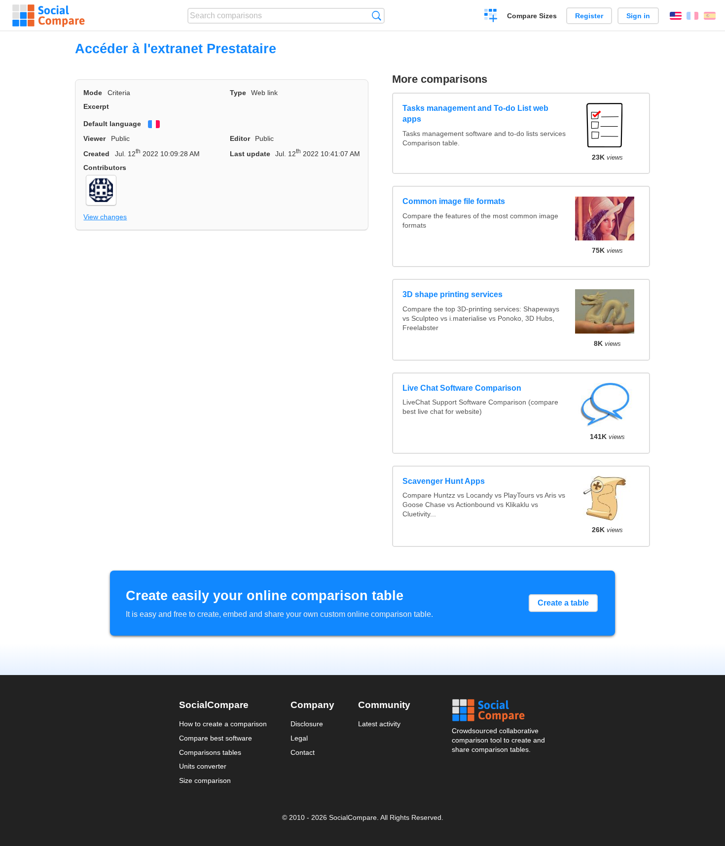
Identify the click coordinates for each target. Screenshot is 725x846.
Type (238, 93)
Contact (302, 752)
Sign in (638, 16)
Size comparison (205, 780)
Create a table (563, 603)
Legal (299, 738)
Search (376, 15)
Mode (92, 93)
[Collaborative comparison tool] (48, 16)
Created (96, 154)
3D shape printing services (452, 294)
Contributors (104, 167)
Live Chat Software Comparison (461, 388)
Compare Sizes (532, 16)
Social (499, 710)
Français (692, 16)
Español (710, 16)
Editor (240, 138)
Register (589, 16)
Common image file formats (453, 201)
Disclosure (306, 724)
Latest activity (379, 724)
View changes (105, 217)
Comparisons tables (210, 752)
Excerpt (96, 106)
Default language (112, 124)
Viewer (94, 138)
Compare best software (215, 738)
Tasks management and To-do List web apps (475, 113)
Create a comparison (491, 16)
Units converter (202, 766)
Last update (250, 154)
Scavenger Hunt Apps (443, 481)
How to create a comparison (223, 724)
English (676, 16)
